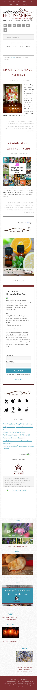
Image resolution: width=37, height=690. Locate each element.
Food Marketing (21, 222)
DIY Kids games (12, 210)
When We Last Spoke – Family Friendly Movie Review (18, 424)
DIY (13, 121)
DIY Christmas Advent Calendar (19, 128)
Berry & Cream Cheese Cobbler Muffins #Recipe (17, 609)
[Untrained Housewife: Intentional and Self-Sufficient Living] (18, 475)
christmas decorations (22, 126)
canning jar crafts (17, 205)
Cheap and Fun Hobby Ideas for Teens (14, 432)
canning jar (9, 205)
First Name (9, 355)
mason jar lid (30, 212)
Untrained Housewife (18, 14)
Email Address (10, 362)
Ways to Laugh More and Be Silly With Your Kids (16, 435)
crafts (24, 205)
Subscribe (18, 370)
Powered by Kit (18, 379)
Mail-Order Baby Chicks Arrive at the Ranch (17, 578)
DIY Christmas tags (14, 207)
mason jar (25, 210)
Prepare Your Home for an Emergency (14, 438)
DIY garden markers (25, 207)
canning (31, 202)
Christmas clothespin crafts (26, 123)
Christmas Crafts (11, 126)
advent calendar (25, 121)
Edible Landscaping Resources (17, 546)
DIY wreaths (19, 210)
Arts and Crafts (18, 202)
